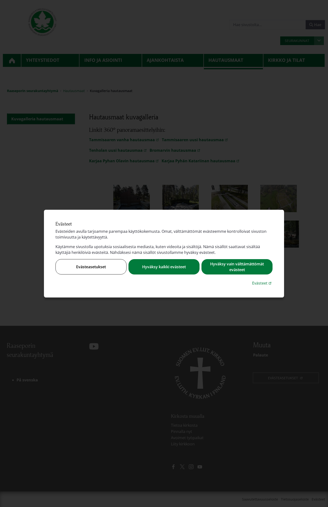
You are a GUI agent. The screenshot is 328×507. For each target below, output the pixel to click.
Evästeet (262, 283)
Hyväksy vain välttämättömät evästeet (237, 266)
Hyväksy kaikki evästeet (164, 266)
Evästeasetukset (91, 266)
